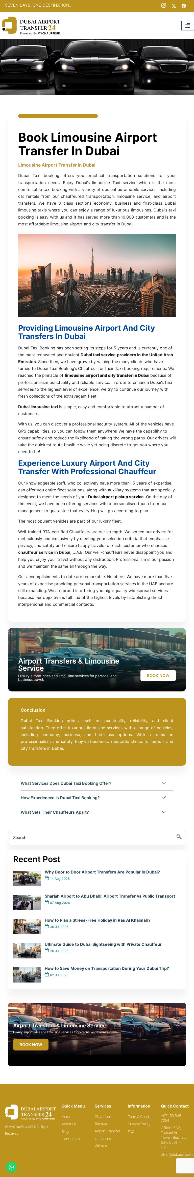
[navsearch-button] (97, 837)
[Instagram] (163, 5)
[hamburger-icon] (187, 25)
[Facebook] (184, 5)
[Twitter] (174, 5)
